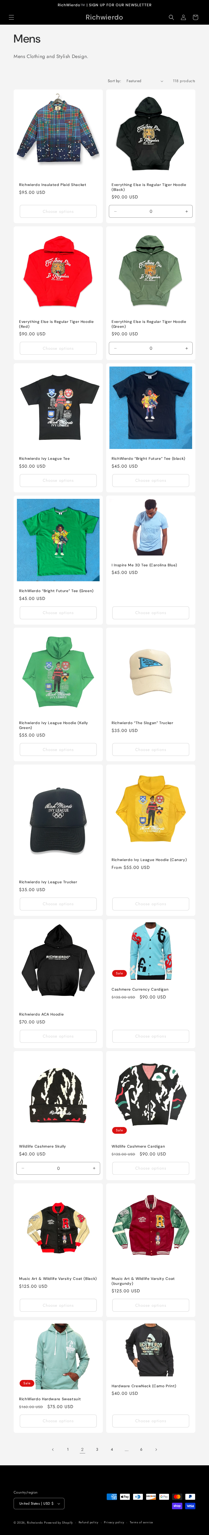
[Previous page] (53, 1450)
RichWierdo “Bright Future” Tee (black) (148, 458)
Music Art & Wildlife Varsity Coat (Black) (58, 1278)
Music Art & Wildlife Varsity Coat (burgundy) (143, 1281)
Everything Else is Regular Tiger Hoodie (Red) (56, 324)
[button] (11, 17)
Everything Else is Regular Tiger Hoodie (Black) (149, 187)
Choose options (58, 211)
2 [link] (82, 1449)
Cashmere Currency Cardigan (140, 989)
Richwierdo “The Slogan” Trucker (142, 723)
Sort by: (114, 81)
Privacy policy (114, 1522)
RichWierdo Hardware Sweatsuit (50, 1399)
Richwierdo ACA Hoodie (41, 1014)
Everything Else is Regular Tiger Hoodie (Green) (149, 324)
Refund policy (89, 1522)
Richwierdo (35, 1522)
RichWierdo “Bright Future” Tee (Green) (56, 591)
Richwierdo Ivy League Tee (44, 458)
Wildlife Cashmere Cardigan (138, 1146)
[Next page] (156, 1450)
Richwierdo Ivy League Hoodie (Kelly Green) (53, 725)
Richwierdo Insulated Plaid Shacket (52, 184)
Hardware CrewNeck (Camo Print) (144, 1386)
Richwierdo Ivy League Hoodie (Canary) (149, 860)
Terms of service (141, 1522)
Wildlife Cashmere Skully (42, 1146)
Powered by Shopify (58, 1522)
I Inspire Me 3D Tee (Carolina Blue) (144, 565)
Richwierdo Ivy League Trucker (48, 882)
